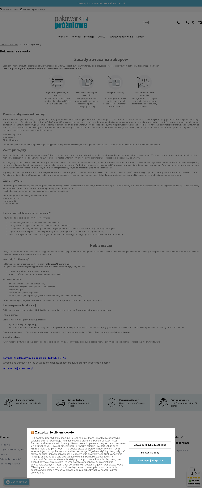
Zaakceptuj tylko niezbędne (150, 444)
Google (50, 448)
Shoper (59, 448)
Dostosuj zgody (150, 452)
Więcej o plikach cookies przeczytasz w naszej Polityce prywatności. (74, 471)
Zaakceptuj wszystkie (150, 460)
